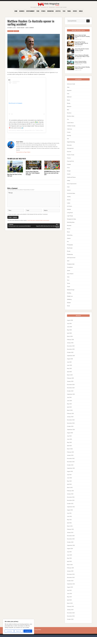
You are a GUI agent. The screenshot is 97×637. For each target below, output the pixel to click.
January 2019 (70, 609)
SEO (68, 260)
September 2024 (71, 394)
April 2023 (69, 445)
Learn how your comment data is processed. (38, 220)
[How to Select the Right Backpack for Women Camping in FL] (70, 37)
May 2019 (69, 596)
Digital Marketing (71, 141)
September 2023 (71, 429)
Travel (69, 11)
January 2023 (70, 455)
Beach (68, 100)
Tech (64, 11)
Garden (69, 174)
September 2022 (71, 468)
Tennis (68, 283)
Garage (69, 170)
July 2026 (69, 323)
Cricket (10, 31)
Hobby (68, 180)
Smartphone (70, 267)
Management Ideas (71, 219)
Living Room (70, 212)
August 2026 (70, 320)
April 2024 (69, 407)
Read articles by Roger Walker (23, 152)
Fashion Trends (70, 154)
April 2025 (69, 371)
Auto (68, 93)
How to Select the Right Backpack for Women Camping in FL (82, 36)
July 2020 (69, 551)
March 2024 (70, 410)
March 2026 (70, 336)
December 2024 (70, 384)
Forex (68, 167)
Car (68, 119)
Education (69, 145)
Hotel (68, 187)
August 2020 (70, 548)
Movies (68, 228)
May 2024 (69, 403)
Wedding (69, 293)
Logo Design (70, 215)
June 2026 (69, 326)
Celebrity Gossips (71, 125)
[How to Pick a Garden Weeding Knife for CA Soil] (70, 68)
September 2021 (71, 506)
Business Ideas (70, 116)
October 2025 (70, 352)
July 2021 (69, 513)
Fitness (43, 11)
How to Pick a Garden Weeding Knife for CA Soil (82, 67)
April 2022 (69, 484)
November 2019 (70, 577)
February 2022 (70, 490)
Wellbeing (69, 299)
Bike (68, 109)
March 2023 (70, 448)
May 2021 (69, 519)
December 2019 (70, 574)
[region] (18, 626)
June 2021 (69, 516)
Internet (69, 190)
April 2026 (69, 333)
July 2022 (69, 474)
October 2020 (70, 542)
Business (21, 11)
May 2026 (69, 329)
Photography (70, 244)
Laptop (68, 203)
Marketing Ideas (70, 222)
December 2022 (70, 458)
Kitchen (69, 199)
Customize (9, 631)
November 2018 (70, 616)
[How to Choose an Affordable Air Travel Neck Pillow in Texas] (70, 57)
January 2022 (70, 493)
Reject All (18, 631)
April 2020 (69, 561)
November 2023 (70, 423)
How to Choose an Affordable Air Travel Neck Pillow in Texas (82, 55)
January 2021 (70, 532)
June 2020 (69, 555)
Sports (75, 11)
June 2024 (69, 400)
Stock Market (70, 273)
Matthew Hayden (20, 130)
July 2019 (69, 590)
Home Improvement (71, 183)
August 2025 (70, 358)
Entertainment (30, 11)
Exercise (69, 151)
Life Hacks (69, 206)
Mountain (69, 225)
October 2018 (70, 619)
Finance (69, 158)
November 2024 (70, 387)
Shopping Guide (70, 264)
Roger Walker (20, 27)
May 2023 (69, 442)
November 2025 (70, 349)
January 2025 (70, 381)
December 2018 (70, 612)
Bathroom (69, 96)
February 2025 (70, 378)
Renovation (50, 11)
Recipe (68, 251)
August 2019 (70, 587)
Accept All (27, 631)
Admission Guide (71, 84)
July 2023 (69, 436)
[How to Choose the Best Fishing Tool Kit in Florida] (70, 62)
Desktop (69, 135)
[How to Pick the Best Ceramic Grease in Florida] (70, 50)
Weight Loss (70, 296)
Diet (68, 138)
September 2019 (71, 583)
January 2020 (70, 571)
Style (68, 277)
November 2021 (70, 500)
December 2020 (70, 535)
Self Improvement (71, 257)
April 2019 (69, 600)
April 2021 (69, 522)
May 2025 (69, 368)
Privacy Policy (38, 629)
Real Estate (69, 248)
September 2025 (71, 355)
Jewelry (69, 196)
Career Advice (70, 122)
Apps (68, 87)
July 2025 (69, 362)
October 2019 (70, 580)
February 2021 (70, 529)
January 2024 (70, 416)
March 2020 (70, 564)
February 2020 (70, 567)
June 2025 (69, 365)
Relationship (70, 254)
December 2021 (70, 497)
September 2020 (71, 545)
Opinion (69, 238)
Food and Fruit (70, 161)
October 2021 (70, 503)
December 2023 (70, 419)
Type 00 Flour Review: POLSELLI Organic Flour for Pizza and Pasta (81, 43)
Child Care (69, 129)
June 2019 (69, 593)
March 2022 (70, 487)
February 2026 (70, 339)
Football (69, 164)
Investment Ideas (71, 193)
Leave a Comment (29, 27)
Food (37, 11)
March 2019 (70, 603)
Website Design (70, 289)
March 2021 (70, 526)
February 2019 (70, 606)
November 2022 (70, 461)
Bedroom (69, 106)
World (81, 11)
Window (69, 302)
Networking (69, 235)
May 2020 (69, 558)
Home (15, 11)
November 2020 (70, 539)
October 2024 (70, 391)
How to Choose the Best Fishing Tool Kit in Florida (80, 62)
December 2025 (70, 346)
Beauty (68, 103)
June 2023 (69, 439)
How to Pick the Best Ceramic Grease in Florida (82, 49)
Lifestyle (58, 11)
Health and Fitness (71, 177)
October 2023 (70, 426)
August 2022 (70, 471)
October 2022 (70, 465)
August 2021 (70, 510)
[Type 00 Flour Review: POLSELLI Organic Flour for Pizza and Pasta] (70, 43)
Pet (68, 241)
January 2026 (70, 342)
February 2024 (70, 413)
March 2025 (70, 375)
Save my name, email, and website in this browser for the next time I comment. (28, 214)
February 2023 (70, 452)
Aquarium (69, 90)
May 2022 (69, 481)
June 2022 (69, 477)
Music (68, 231)
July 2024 (69, 397)
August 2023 (70, 432)
